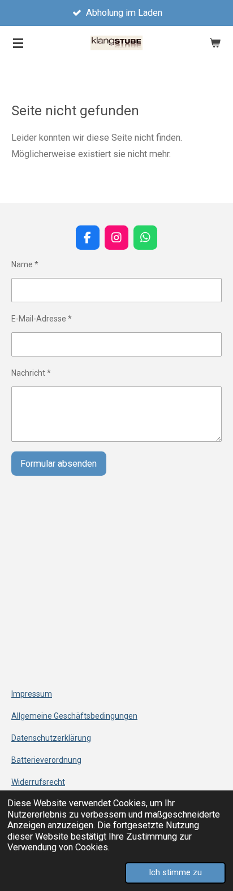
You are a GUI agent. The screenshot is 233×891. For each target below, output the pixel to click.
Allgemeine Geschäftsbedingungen (74, 715)
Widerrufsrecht (38, 781)
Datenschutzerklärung (51, 737)
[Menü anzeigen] (18, 43)
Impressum (31, 693)
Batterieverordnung (46, 759)
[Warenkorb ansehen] (214, 43)
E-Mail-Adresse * (41, 318)
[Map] (116, 594)
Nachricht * (31, 372)
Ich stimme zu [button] (175, 872)
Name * (24, 264)
